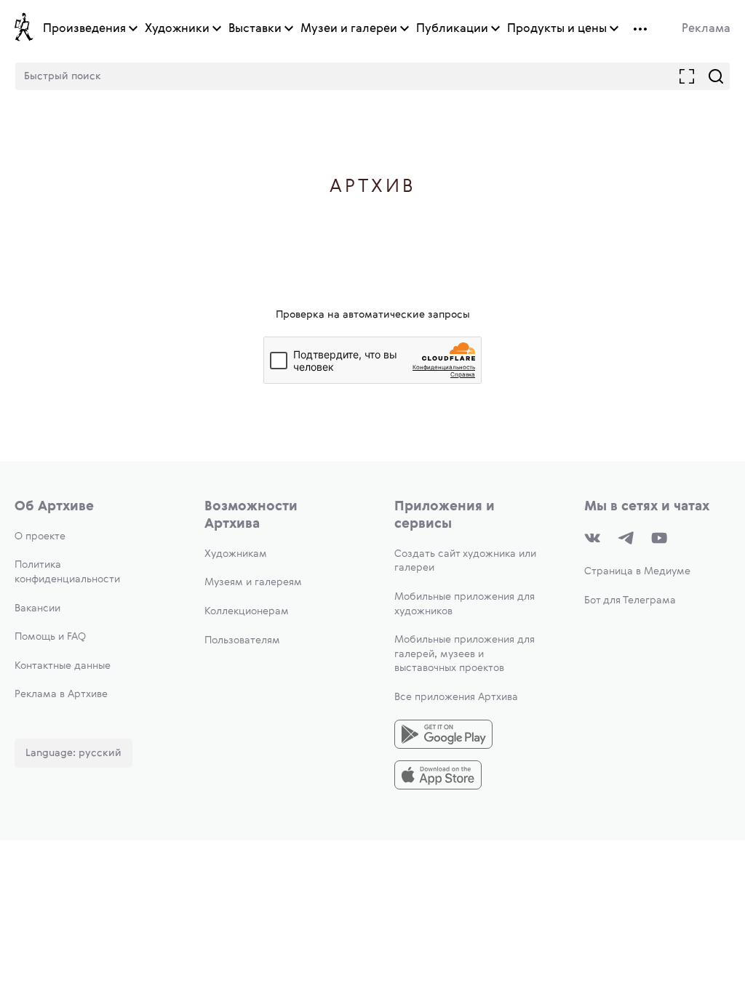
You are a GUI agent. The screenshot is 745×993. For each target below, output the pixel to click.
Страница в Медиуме (637, 571)
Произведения (84, 29)
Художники (177, 29)
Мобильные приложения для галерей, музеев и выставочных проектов (464, 654)
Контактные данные (63, 666)
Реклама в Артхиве (61, 694)
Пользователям (242, 640)
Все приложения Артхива (456, 697)
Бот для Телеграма (630, 600)
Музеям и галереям (253, 582)
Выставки (255, 29)
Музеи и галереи (348, 29)
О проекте (40, 536)
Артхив (373, 187)
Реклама (706, 29)
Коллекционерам (246, 611)
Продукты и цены (557, 29)
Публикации (452, 29)
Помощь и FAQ (50, 637)
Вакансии (37, 608)
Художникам (235, 554)
